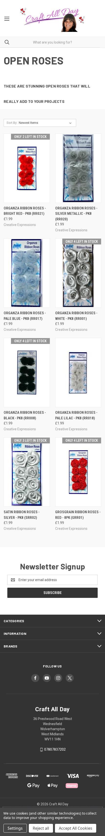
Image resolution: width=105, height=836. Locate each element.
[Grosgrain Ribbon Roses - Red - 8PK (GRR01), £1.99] (78, 472)
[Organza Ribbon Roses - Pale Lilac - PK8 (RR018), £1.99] (78, 372)
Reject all (41, 828)
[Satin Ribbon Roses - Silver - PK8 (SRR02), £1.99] (27, 472)
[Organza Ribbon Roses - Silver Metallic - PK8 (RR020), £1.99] (78, 168)
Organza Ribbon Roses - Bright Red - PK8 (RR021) (25, 211)
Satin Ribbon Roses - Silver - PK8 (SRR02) (22, 515)
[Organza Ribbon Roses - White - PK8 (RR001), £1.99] (78, 273)
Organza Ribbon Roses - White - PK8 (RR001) (76, 316)
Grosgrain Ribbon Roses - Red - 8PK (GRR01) (78, 515)
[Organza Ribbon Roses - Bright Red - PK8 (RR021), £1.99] (27, 168)
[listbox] (46, 122)
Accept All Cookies (75, 828)
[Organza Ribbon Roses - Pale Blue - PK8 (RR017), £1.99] (27, 273)
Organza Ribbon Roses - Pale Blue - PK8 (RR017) (25, 316)
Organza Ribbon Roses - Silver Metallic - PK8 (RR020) (76, 213)
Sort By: (12, 123)
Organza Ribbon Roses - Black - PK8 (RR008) (25, 415)
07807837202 (55, 749)
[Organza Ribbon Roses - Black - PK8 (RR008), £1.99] (27, 372)
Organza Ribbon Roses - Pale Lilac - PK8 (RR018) (76, 415)
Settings (15, 828)
